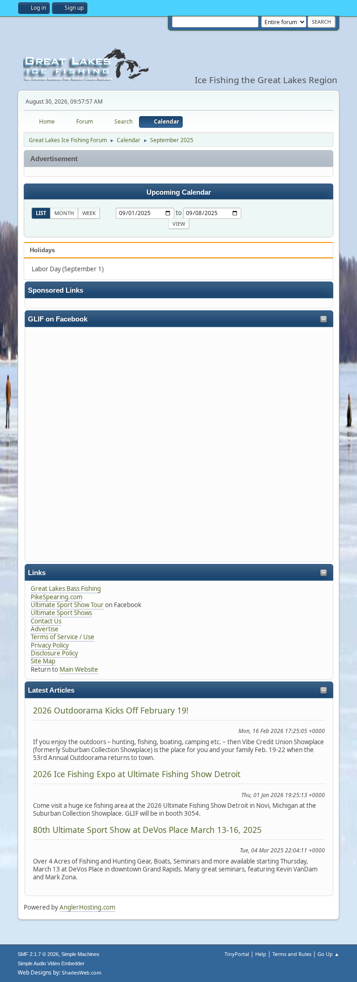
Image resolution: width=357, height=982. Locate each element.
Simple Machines (80, 954)
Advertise (45, 629)
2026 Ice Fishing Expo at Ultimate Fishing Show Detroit (136, 773)
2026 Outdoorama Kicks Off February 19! (111, 710)
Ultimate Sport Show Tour (67, 605)
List (41, 212)
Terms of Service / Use (62, 637)
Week (89, 212)
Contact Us (46, 621)
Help (260, 953)
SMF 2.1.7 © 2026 (38, 954)
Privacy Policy (50, 645)
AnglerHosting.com (87, 907)
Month (64, 212)
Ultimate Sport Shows (61, 613)
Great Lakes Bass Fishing (66, 588)
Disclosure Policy (54, 653)
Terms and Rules (291, 953)
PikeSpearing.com (56, 597)
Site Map (43, 661)
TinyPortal (237, 953)
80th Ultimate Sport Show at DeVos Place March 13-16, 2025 (147, 829)
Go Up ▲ (328, 953)
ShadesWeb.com (81, 972)
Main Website (79, 669)
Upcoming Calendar (178, 192)
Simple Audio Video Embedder (51, 963)
